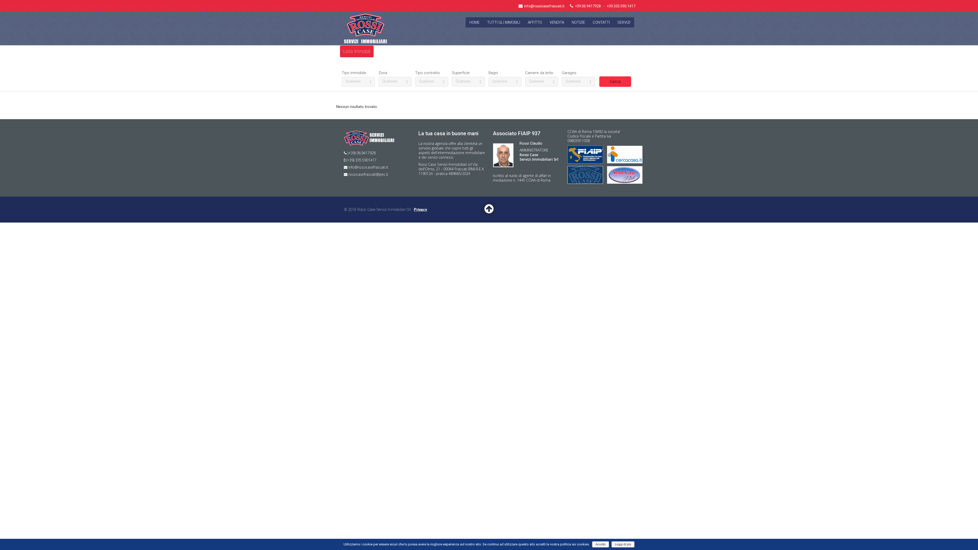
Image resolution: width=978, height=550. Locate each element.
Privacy (420, 209)
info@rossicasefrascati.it (367, 167)
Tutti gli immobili (503, 22)
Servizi (623, 22)
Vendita (557, 22)
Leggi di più (623, 544)
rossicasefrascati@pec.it (367, 174)
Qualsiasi (353, 81)
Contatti (601, 22)
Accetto (600, 544)
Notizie (578, 22)
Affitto (535, 22)
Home (474, 22)
